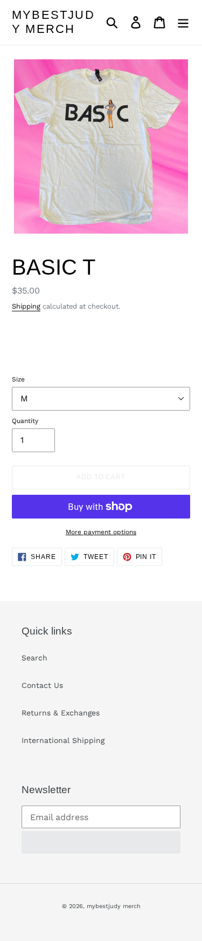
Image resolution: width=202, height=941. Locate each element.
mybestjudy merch (53, 22)
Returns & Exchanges (61, 712)
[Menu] (183, 22)
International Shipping (63, 740)
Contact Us (42, 685)
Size (18, 379)
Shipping (26, 306)
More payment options (101, 532)
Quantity (25, 421)
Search (34, 657)
